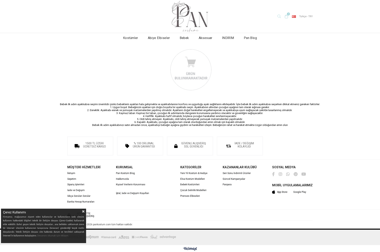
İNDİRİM (228, 38)
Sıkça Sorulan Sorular (78, 196)
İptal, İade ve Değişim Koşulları (132, 193)
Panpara (227, 184)
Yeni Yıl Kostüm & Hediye (193, 173)
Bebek (184, 38)
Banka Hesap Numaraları (80, 202)
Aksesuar (205, 38)
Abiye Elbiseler (159, 38)
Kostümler (130, 38)
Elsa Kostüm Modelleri (192, 179)
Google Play (299, 192)
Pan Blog (250, 38)
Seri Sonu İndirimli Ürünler (237, 173)
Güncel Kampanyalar (234, 179)
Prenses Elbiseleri (190, 196)
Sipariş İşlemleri (75, 184)
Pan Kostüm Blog (125, 173)
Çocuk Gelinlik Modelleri (193, 190)
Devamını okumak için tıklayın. (53, 235)
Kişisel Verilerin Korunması (130, 184)
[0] (286, 16)
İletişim (71, 173)
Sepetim (71, 179)
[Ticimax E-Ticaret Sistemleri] (190, 249)
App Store (282, 192)
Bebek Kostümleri (190, 184)
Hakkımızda (122, 179)
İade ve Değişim (76, 190)
